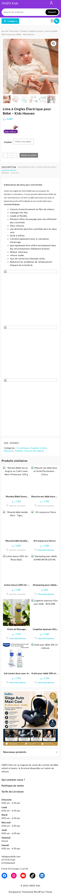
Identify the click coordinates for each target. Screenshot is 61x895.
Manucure (9, 451)
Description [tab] (9, 167)
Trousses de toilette (34, 451)
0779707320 (8, 860)
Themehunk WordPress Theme (37, 892)
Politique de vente (13, 785)
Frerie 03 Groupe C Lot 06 (15, 868)
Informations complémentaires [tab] (37, 167)
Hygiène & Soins (36, 31)
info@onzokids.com (11, 856)
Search (52, 12)
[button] (53, 43)
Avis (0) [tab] (15, 173)
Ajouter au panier (28, 155)
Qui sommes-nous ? (13, 779)
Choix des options (46, 550)
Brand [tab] (5, 173)
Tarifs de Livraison (13, 791)
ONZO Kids (10, 3)
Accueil (5, 31)
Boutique (14, 31)
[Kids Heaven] (10, 131)
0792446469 (8, 863)
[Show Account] (51, 3)
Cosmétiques (23, 448)
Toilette (23, 31)
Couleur (8, 142)
